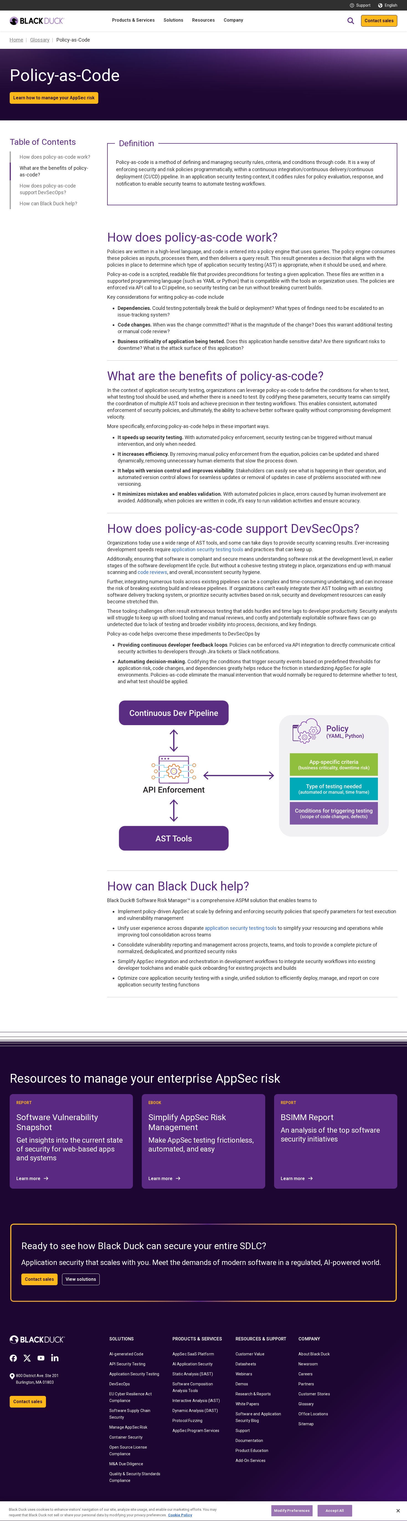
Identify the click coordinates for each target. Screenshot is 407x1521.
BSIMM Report (307, 1117)
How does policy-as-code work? (55, 157)
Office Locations (313, 1414)
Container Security (126, 1437)
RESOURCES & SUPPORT (261, 1339)
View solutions (81, 1279)
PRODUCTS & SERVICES (197, 1339)
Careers (305, 1374)
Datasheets (246, 1364)
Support (363, 5)
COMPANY (309, 1339)
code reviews (152, 572)
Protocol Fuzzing (187, 1420)
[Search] (351, 21)
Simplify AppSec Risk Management (187, 1122)
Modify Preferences (292, 1511)
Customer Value (250, 1354)
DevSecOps (119, 1384)
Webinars (244, 1374)
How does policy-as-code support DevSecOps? (48, 189)
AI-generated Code (126, 1354)
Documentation (249, 1440)
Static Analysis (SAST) (192, 1374)
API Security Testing (127, 1364)
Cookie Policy (180, 1515)
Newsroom (308, 1364)
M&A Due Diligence (126, 1464)
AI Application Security (192, 1364)
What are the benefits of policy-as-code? (54, 171)
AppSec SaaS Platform (193, 1354)
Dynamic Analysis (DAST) (195, 1410)
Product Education (252, 1450)
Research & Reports (253, 1394)
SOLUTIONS (121, 1339)
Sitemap (306, 1424)
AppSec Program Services (196, 1430)
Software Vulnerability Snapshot (57, 1122)
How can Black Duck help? (48, 203)
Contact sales (379, 20)
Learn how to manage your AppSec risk (54, 97)
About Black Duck (314, 1354)
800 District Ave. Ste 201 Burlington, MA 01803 (38, 1379)
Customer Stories (314, 1394)
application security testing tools (207, 549)
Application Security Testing (134, 1374)
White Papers (247, 1404)
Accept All (335, 1511)
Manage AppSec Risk (128, 1427)
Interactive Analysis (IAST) (196, 1400)
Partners (306, 1384)
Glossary (306, 1404)
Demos (242, 1384)
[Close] (398, 1511)
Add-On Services (251, 1460)
